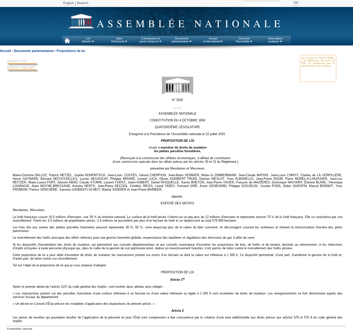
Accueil (5, 51)
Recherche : (247, 3)
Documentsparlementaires (180, 40)
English (68, 3)
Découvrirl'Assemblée (243, 40)
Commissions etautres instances (149, 40)
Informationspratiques (275, 40)
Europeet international (211, 40)
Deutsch (82, 3)
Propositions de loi (71, 51)
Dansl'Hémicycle (117, 40)
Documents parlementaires (34, 51)
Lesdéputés (86, 40)
